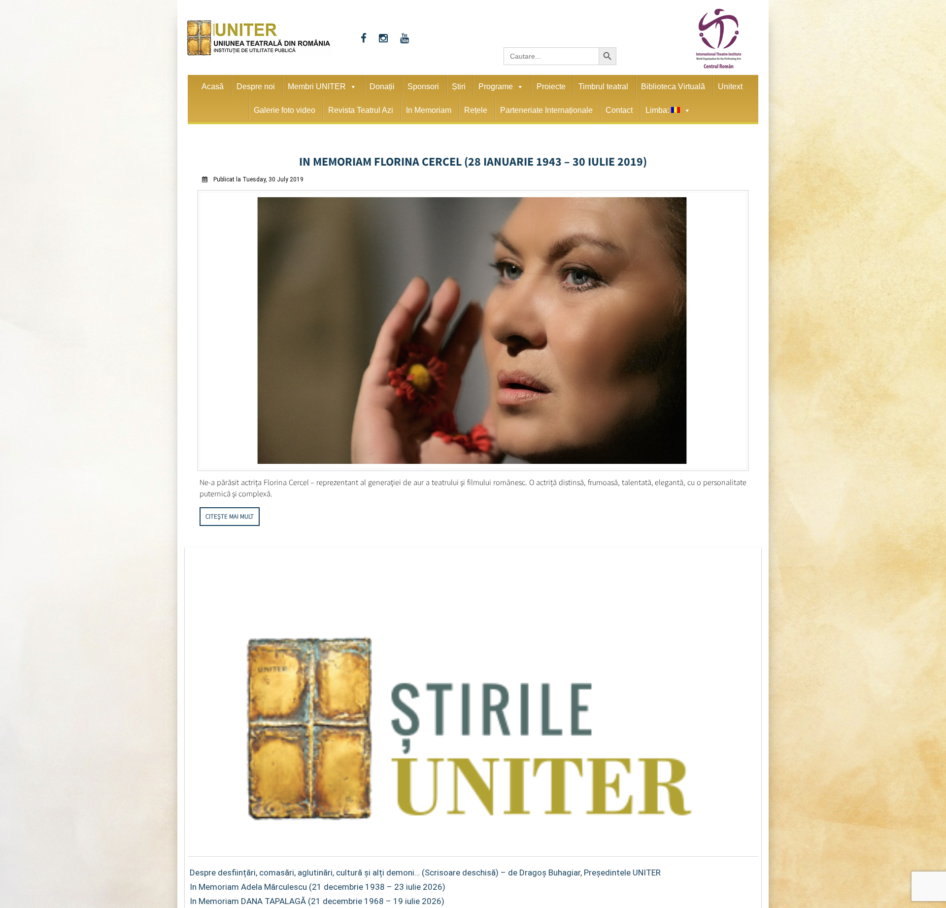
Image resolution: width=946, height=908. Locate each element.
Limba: (658, 110)
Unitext (730, 86)
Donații (382, 86)
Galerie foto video (284, 110)
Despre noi (255, 86)
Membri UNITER (317, 86)
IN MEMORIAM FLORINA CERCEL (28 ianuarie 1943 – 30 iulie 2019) (473, 160)
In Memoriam (428, 110)
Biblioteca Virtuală (673, 86)
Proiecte (551, 86)
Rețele (475, 110)
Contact (619, 110)
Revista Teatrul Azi (360, 110)
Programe (495, 86)
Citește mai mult (229, 513)
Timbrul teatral (603, 86)
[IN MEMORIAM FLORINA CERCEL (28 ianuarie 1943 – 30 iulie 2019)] (473, 465)
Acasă (213, 86)
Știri (459, 86)
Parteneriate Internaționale (546, 110)
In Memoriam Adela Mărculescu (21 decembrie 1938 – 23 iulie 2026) (317, 884)
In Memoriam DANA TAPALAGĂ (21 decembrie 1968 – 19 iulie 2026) (317, 898)
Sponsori (423, 86)
